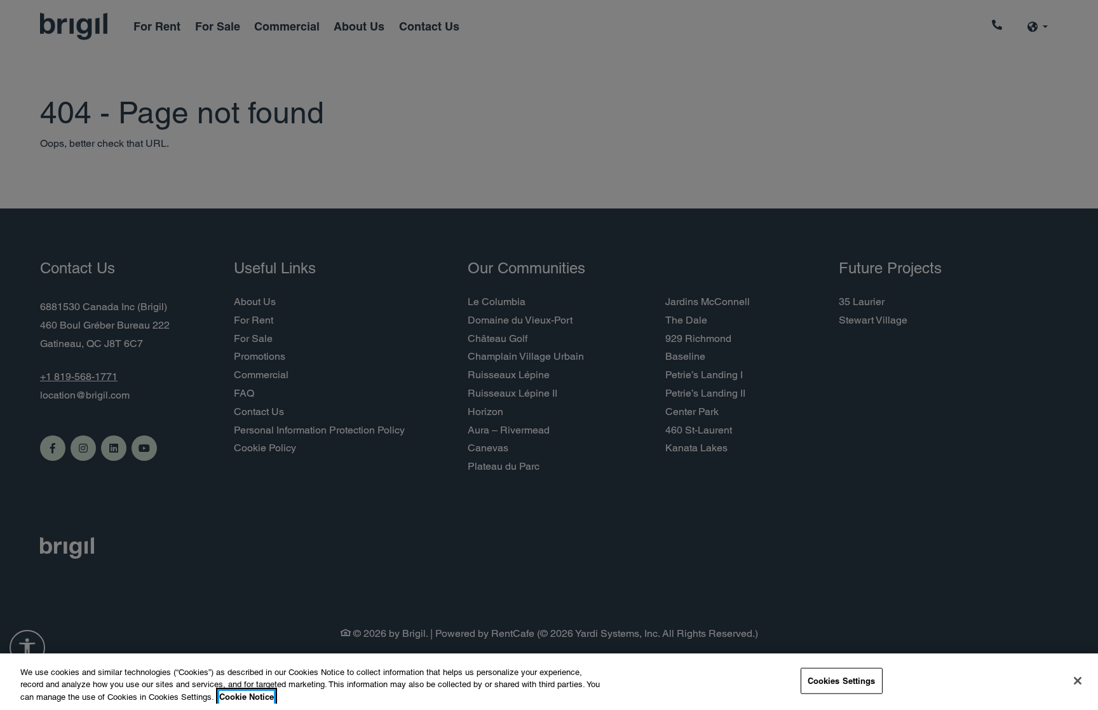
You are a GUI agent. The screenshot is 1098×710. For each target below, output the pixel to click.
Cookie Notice (246, 697)
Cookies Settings (842, 680)
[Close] (1078, 681)
